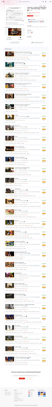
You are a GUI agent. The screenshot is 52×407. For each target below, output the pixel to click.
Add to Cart (43, 55)
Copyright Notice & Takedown (18, 393)
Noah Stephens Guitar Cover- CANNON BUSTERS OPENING (24, 304)
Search (22, 378)
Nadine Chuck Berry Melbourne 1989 (21, 252)
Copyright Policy (16, 394)
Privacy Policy (16, 396)
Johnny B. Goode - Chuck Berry (20, 241)
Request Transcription (8, 393)
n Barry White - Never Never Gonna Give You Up (22, 104)
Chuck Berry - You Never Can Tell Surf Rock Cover (23, 52)
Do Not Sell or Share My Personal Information (18, 401)
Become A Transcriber (8, 394)
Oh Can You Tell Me (18, 346)
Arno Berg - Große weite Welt (19, 283)
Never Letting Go (17, 325)
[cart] (46, 1)
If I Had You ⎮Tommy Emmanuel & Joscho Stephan (23, 357)
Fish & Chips (17, 178)
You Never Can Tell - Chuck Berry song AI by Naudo (23, 94)
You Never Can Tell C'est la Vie (19, 157)
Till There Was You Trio (18, 315)
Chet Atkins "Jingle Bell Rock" (19, 262)
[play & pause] (7, 24)
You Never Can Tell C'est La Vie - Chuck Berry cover (23, 83)
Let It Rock (16, 115)
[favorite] (43, 1)
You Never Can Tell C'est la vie (19, 62)
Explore (29, 378)
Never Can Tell (17, 125)
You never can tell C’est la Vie (19, 146)
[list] (48, 1)
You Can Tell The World (18, 336)
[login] (50, 1)
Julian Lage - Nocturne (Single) (20, 294)
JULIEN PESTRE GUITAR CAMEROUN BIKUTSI (22, 167)
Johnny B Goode (17, 188)
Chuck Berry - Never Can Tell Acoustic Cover (22, 73)
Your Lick (16, 136)
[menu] (1, 1)
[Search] (16, 1)
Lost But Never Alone (18, 273)
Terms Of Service (16, 397)
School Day (16, 220)
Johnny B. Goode (17, 199)
